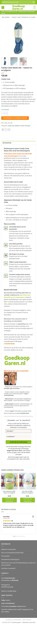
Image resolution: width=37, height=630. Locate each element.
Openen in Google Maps (8, 591)
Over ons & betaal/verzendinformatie (12, 552)
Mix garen (6, 17)
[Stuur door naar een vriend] (9, 129)
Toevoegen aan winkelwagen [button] (9, 500)
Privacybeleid (5, 556)
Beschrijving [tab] (7, 143)
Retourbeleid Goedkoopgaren (10, 559)
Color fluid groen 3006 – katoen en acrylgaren (9, 492)
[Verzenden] (33, 2)
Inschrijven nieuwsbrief (8, 568)
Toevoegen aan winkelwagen (15, 118)
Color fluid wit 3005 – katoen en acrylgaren (27, 492)
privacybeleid (11, 459)
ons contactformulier (23, 413)
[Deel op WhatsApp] (2, 129)
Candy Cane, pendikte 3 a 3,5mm (23, 17)
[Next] (32, 38)
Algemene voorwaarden (8, 549)
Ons (8, 578)
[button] (2, 7)
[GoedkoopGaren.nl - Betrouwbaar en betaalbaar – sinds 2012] (18, 7)
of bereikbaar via (9, 580)
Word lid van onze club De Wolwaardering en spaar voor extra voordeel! (18, 564)
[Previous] (4, 38)
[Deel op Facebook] (6, 129)
